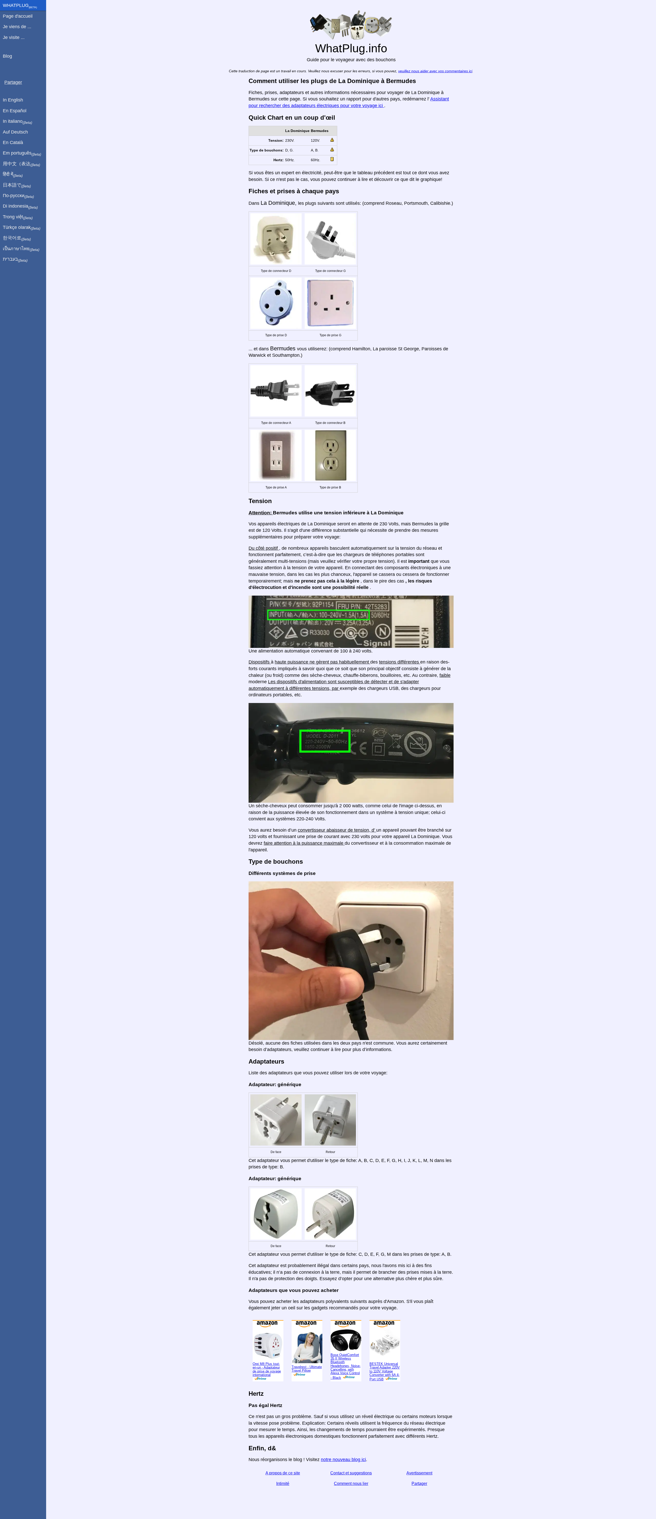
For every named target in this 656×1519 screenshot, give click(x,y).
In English (13, 100)
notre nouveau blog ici (343, 1476)
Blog (7, 56)
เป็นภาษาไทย (21, 249)
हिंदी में (13, 174)
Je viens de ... (17, 26)
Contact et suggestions (351, 1490)
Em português (22, 153)
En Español (14, 110)
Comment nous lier (351, 1500)
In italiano (17, 121)
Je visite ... (14, 37)
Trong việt (18, 217)
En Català (13, 142)
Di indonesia (20, 206)
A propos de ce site (282, 1490)
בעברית (15, 259)
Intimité (282, 1500)
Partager (419, 1500)
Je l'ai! (629, 8)
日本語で (17, 185)
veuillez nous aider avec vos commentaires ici (435, 88)
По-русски (18, 196)
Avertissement (419, 1490)
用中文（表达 (21, 164)
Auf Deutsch (15, 132)
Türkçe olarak (21, 227)
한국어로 (17, 238)
